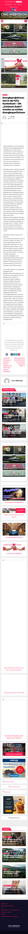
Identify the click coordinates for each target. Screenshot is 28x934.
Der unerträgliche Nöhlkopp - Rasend (14, 537)
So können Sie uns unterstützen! (14, 553)
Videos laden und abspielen (14, 845)
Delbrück (5, 94)
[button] (22, 21)
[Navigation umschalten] (25, 21)
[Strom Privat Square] (8, 873)
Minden (5, 928)
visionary (12, 116)
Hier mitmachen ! (8, 4)
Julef (14, 404)
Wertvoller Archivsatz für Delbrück (14, 416)
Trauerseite (19, 4)
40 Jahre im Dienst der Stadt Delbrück (13, 401)
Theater (9, 928)
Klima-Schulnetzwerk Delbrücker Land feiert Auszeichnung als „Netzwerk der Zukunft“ (19, 361)
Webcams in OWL (13, 7)
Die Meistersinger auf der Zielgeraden (13, 932)
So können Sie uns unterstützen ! (10, 69)
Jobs (15, 4)
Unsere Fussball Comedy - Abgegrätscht (14, 502)
